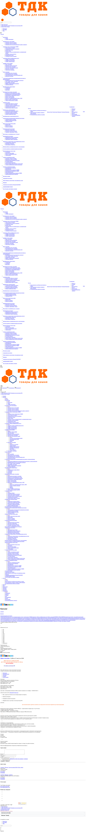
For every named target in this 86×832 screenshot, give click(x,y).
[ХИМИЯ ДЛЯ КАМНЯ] (15, 62)
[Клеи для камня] (15, 71)
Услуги (6, 580)
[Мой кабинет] (0, 32)
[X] (6, 604)
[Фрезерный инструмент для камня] (15, 91)
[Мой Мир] (4, 604)
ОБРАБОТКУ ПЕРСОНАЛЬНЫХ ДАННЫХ (19, 758)
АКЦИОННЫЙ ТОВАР (51, 621)
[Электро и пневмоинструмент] (15, 165)
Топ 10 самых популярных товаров (63, 621)
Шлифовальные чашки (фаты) (13, 469)
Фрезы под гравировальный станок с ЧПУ (18, 484)
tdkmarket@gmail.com (14, 692)
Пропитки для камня (14, 444)
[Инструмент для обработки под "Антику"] (15, 133)
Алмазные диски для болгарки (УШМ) (15, 414)
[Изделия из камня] (15, 175)
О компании (7, 593)
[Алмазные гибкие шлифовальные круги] (15, 57)
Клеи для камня (10, 454)
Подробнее (2, 771)
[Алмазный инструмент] (15, 177)
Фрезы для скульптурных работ (13, 516)
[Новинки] (15, 181)
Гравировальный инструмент (13, 522)
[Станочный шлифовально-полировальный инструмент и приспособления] (15, 77)
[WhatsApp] (9, 604)
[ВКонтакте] (1, 604)
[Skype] (11, 604)
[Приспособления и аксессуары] (15, 149)
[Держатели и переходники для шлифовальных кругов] (15, 140)
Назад (6, 398)
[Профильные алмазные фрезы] (15, 108)
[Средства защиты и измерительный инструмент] (15, 147)
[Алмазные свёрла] (15, 101)
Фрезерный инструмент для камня (14, 476)
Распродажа (9, 402)
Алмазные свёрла (10, 493)
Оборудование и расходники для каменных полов (15, 621)
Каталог (6, 399)
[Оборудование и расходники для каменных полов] (15, 179)
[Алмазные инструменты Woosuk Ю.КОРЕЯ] (15, 183)
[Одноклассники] (3, 604)
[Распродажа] (15, 36)
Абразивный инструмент (12, 529)
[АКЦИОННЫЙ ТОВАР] (15, 185)
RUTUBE (5, 29)
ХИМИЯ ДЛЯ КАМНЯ (12, 431)
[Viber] (7, 604)
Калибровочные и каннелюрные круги (24, 617)
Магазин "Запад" (5, 815)
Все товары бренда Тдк (5, 787)
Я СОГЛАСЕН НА (15, 758)
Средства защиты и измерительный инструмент (18, 620)
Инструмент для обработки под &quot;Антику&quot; (30, 619)
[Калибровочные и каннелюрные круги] (15, 115)
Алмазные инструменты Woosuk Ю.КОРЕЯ (37, 621)
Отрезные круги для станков (13, 407)
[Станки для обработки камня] (15, 156)
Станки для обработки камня (13, 551)
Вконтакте (5, 28)
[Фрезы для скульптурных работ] (15, 122)
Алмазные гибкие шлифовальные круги (15, 425)
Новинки (27, 621)
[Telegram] (12, 604)
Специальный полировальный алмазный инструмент (18, 509)
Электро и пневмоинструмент (13, 562)
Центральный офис (6, 812)
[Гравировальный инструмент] (15, 127)
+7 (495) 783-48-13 (4, 24)
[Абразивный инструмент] (15, 135)
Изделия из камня (67, 620)
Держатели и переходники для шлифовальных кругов (18, 536)
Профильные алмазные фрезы (13, 501)
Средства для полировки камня (16, 438)
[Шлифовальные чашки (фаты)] (15, 85)
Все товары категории (4, 786)
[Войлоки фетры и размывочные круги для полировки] (15, 145)
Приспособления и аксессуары (13, 544)
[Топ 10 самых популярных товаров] (15, 187)
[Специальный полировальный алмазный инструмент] (15, 117)
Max (4, 30)
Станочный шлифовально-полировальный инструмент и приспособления (22, 461)
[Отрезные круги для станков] (15, 40)
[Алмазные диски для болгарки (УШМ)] (15, 45)
